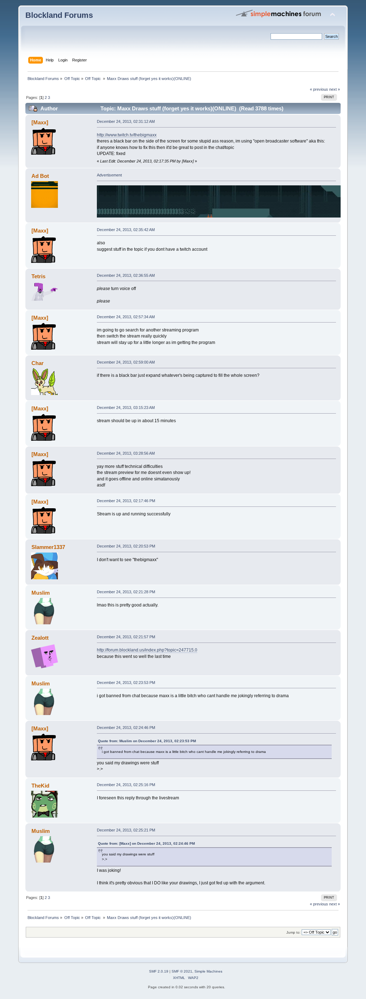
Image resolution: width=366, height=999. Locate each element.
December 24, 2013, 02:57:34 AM (126, 317)
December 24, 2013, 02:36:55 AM (126, 275)
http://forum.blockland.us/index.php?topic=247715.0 (147, 650)
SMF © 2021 (182, 971)
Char (37, 363)
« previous (319, 89)
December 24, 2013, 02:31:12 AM (126, 121)
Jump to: (293, 932)
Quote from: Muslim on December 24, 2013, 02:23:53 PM (147, 741)
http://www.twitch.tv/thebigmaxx (127, 135)
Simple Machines (208, 971)
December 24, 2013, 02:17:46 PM (126, 501)
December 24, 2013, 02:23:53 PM (126, 682)
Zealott (40, 638)
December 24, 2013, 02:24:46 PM (126, 727)
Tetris (38, 276)
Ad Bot (40, 176)
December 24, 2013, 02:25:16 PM (126, 785)
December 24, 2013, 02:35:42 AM (126, 230)
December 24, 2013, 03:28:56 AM (126, 453)
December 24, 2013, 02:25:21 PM (126, 830)
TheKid (40, 786)
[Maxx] (39, 122)
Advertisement (109, 175)
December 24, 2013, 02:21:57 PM (126, 637)
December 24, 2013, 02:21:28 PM (126, 592)
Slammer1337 (48, 547)
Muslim (40, 593)
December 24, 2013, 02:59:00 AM (126, 362)
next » (334, 89)
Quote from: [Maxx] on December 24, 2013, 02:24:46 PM (146, 843)
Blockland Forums (59, 15)
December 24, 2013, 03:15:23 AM (126, 407)
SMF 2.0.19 (158, 971)
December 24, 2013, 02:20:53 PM (126, 546)
